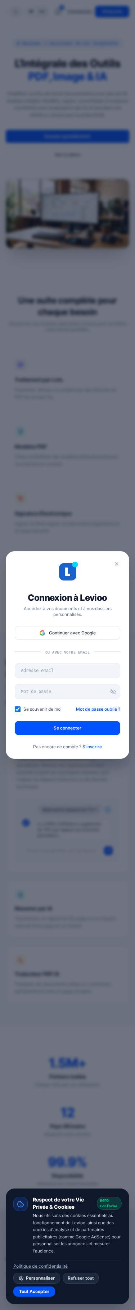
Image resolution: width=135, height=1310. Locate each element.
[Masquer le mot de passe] (113, 691)
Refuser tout (81, 1278)
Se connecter (67, 728)
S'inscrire (92, 746)
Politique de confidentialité (40, 1266)
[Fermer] (117, 564)
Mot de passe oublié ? (98, 709)
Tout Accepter (34, 1291)
